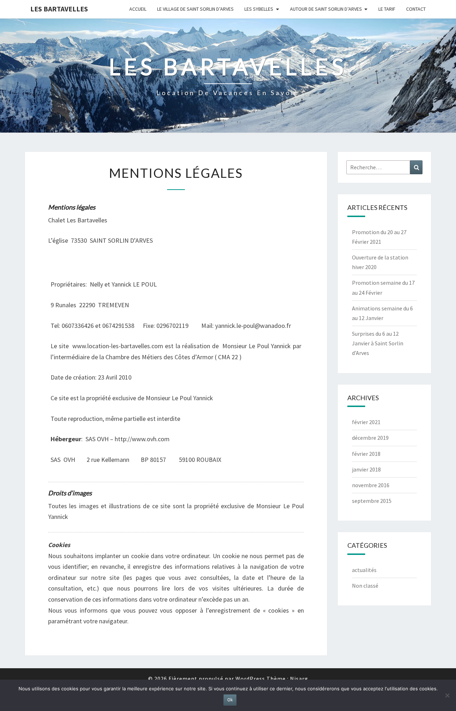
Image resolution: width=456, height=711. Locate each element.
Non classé (365, 585)
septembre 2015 (372, 500)
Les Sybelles (258, 9)
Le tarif (386, 9)
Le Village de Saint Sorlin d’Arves (195, 9)
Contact (416, 9)
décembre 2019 (370, 437)
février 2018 (366, 453)
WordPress (250, 678)
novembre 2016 (370, 485)
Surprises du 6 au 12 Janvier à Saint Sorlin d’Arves (377, 343)
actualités (364, 569)
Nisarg (299, 678)
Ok (230, 700)
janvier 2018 (366, 469)
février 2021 (366, 422)
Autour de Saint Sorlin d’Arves (326, 9)
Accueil (137, 9)
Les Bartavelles (59, 8)
